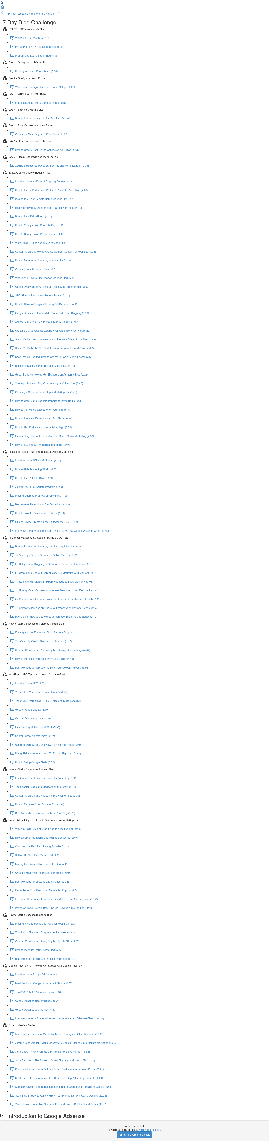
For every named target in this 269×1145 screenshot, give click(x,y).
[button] (2, 3)
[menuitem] (2, 8)
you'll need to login (149, 1129)
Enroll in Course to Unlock (134, 1134)
